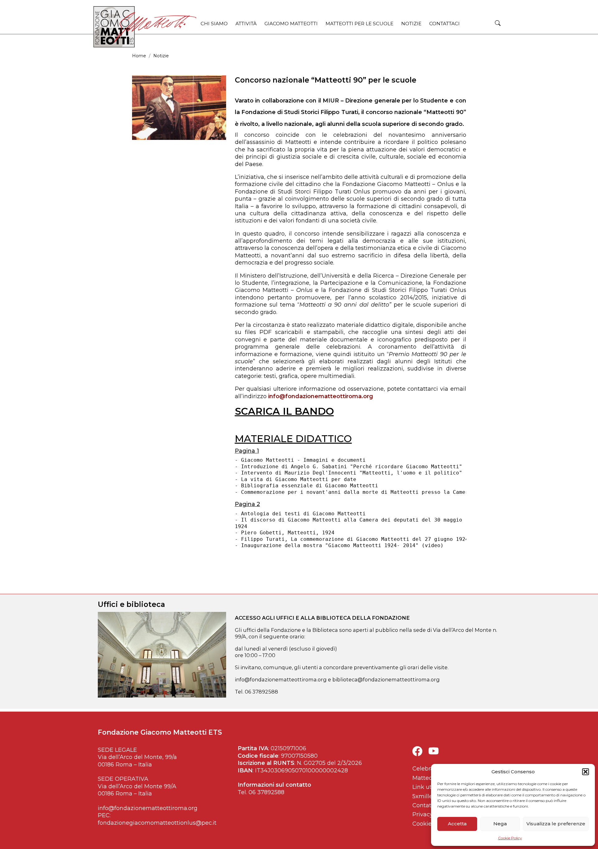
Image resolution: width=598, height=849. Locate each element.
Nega (500, 824)
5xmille (422, 796)
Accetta (457, 824)
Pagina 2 (247, 504)
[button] (585, 772)
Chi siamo (214, 23)
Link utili (424, 787)
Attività (246, 23)
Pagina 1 (247, 450)
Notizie (411, 23)
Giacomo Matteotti (291, 23)
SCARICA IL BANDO (284, 411)
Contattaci (444, 23)
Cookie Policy (510, 838)
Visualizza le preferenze (555, 824)
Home (139, 56)
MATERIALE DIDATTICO (293, 439)
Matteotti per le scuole (359, 23)
